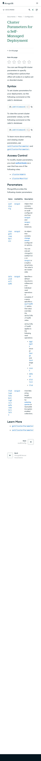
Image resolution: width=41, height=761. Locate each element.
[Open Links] (37, 3)
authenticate (21, 163)
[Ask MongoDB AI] (32, 9)
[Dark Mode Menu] (36, 9)
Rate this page (12, 57)
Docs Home (11, 17)
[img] (9, 62)
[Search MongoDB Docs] (29, 9)
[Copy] (31, 106)
